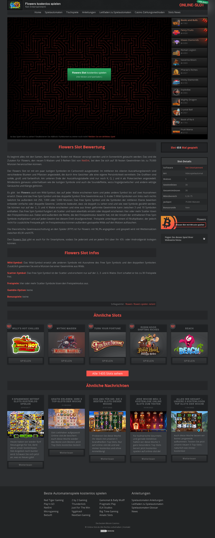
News (135, 511)
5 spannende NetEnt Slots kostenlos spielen (25, 401)
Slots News (174, 12)
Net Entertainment (194, 167)
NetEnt (85, 160)
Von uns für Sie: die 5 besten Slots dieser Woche (107, 401)
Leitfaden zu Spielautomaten (115, 12)
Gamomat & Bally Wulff (112, 500)
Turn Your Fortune (107, 328)
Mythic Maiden (66, 328)
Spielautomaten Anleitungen (147, 500)
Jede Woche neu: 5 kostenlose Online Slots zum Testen (148, 401)
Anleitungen (89, 12)
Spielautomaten (53, 12)
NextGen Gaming (81, 515)
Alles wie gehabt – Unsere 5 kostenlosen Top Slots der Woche (189, 401)
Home (38, 12)
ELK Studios (105, 507)
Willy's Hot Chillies (25, 328)
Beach (189, 328)
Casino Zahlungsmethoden (150, 12)
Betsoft (48, 515)
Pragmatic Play (107, 504)
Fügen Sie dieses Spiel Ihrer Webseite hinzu (179, 238)
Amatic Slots (106, 515)
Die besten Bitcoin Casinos (107, 523)
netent (152, 304)
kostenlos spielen (89, 74)
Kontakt (126, 527)
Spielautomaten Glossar (145, 507)
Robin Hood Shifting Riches (148, 328)
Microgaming (51, 511)
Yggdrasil (77, 511)
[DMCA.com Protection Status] (107, 530)
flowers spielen (141, 304)
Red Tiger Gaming (54, 500)
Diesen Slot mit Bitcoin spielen (190, 225)
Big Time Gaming (108, 511)
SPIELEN (25, 360)
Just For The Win (81, 507)
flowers (129, 304)
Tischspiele (72, 12)
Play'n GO (49, 504)
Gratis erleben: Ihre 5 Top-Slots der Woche (66, 400)
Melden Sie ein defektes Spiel (102, 136)
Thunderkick (79, 504)
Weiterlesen (25, 464)
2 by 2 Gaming (79, 500)
